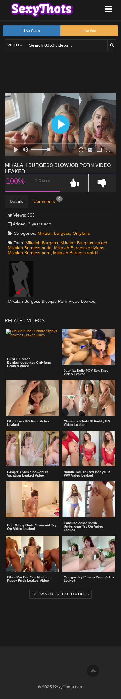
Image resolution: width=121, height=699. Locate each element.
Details (16, 201)
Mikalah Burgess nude (30, 247)
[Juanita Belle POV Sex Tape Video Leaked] (89, 347)
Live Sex (89, 30)
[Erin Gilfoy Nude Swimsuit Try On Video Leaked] (32, 499)
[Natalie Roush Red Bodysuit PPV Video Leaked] (89, 448)
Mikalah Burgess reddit (75, 252)
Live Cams (32, 30)
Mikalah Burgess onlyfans (79, 247)
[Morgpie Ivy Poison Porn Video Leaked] (89, 554)
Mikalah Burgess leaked (83, 242)
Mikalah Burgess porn (29, 252)
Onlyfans (81, 233)
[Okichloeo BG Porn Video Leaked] (32, 398)
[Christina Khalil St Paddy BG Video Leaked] (89, 398)
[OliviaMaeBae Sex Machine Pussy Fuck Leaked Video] (32, 554)
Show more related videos (60, 594)
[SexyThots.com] (42, 9)
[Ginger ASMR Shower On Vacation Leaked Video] (32, 448)
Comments (47, 200)
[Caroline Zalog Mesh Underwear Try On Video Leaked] (89, 499)
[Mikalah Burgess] (21, 278)
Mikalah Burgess (54, 233)
